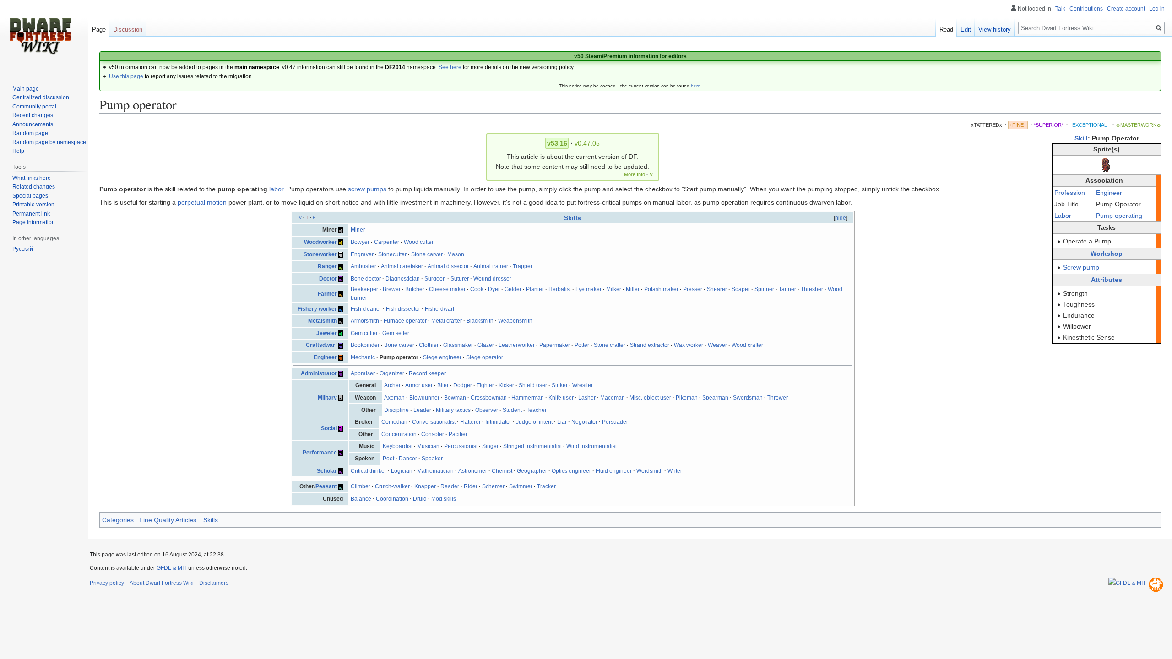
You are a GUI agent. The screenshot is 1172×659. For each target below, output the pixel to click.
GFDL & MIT (172, 568)
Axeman (394, 397)
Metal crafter (446, 321)
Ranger (327, 266)
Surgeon (435, 278)
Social (329, 428)
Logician (401, 471)
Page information (33, 222)
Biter (443, 385)
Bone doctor (366, 278)
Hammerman (527, 397)
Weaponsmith (515, 321)
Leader (422, 410)
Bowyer (360, 242)
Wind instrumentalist (591, 446)
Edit (965, 29)
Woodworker (320, 242)
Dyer (494, 289)
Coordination (392, 499)
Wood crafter (747, 345)
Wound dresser (492, 278)
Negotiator (584, 422)
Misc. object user (650, 397)
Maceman (612, 397)
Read (946, 29)
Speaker (432, 458)
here (695, 85)
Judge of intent (534, 422)
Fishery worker (317, 309)
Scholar (327, 471)
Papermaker (554, 345)
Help (18, 151)
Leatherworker (517, 345)
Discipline (396, 410)
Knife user (561, 397)
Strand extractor (649, 345)
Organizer (392, 373)
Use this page (126, 76)
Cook (476, 289)
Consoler (432, 434)
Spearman (715, 397)
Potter (582, 345)
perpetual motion (202, 202)
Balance (361, 499)
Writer (674, 471)
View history (994, 29)
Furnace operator (405, 321)
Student (512, 410)
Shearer (717, 289)
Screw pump (1081, 267)
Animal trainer (490, 266)
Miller (633, 289)
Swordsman (748, 397)
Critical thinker (368, 471)
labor (276, 189)
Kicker (506, 385)
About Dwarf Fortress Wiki (162, 583)
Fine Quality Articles (167, 520)
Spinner (764, 289)
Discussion (127, 29)
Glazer (485, 345)
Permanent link (31, 214)
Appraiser (363, 373)
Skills (572, 217)
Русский (22, 249)
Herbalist (559, 289)
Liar (562, 422)
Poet (388, 458)
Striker (560, 385)
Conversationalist (434, 422)
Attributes (1106, 279)
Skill (1081, 138)
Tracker (546, 486)
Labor (1062, 215)
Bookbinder (365, 345)
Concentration (399, 434)
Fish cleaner (366, 309)
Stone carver (427, 254)
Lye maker (588, 289)
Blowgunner (424, 397)
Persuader (615, 422)
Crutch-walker (392, 486)
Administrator (319, 373)
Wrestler (582, 385)
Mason (455, 254)
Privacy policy (107, 583)
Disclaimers (213, 583)
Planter (535, 289)
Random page (30, 133)
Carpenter (386, 242)
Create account (1126, 8)
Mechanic (363, 357)
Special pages (30, 196)
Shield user (533, 385)
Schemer (493, 486)
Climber (360, 486)
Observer (486, 410)
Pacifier (458, 434)
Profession (1069, 192)
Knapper (425, 486)
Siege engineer (442, 357)
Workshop (1107, 253)
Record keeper (427, 373)
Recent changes (32, 115)
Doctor (328, 278)
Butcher (414, 289)
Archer (392, 385)
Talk (1060, 8)
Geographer (532, 471)
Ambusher (363, 266)
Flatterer (470, 422)
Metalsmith (322, 321)
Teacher (536, 410)
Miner (358, 230)
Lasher (587, 397)
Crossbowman (489, 397)
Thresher (812, 289)
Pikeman (687, 397)
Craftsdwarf (321, 345)
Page (99, 29)
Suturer (459, 278)
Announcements (32, 124)
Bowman (455, 397)
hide (840, 218)
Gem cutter (364, 333)
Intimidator (498, 422)
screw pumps (367, 189)
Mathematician (435, 471)
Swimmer (520, 486)
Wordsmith (649, 471)
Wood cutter (419, 242)
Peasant (326, 486)
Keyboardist (397, 446)
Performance (320, 452)
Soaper (741, 289)
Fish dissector (403, 309)
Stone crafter (609, 345)
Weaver (717, 345)
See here (450, 67)
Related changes (33, 187)
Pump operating (1119, 215)
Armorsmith (365, 321)
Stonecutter (392, 254)
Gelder (513, 289)
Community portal (34, 106)
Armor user (419, 385)
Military (327, 397)
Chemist (502, 471)
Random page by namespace (49, 142)
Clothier (429, 345)
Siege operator (484, 357)
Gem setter (395, 333)
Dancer (408, 458)
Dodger (462, 385)
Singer (490, 446)
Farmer (327, 294)
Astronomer (472, 471)
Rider (470, 486)
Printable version (33, 204)
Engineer (1109, 192)
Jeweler (326, 333)
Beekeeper (364, 289)
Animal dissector (448, 266)
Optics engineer (571, 471)
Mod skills (443, 499)
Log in (1157, 8)
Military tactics (453, 410)
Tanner (787, 289)
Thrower (777, 397)
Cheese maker (447, 289)
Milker (613, 289)
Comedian (394, 422)
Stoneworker (320, 254)
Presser (692, 289)
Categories (118, 520)
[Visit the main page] (40, 36)
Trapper (522, 266)
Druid (420, 499)
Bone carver (399, 345)
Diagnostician (402, 278)
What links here (31, 178)
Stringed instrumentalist (532, 446)
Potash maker (661, 289)
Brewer (392, 289)
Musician (428, 446)
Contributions (1086, 8)
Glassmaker (458, 345)
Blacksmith (480, 321)
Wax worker (688, 345)
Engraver (362, 254)
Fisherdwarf (439, 309)
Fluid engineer (614, 471)
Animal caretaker (402, 266)
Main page (25, 89)
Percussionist (460, 446)
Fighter (485, 385)
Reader (449, 486)
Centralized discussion (40, 97)
